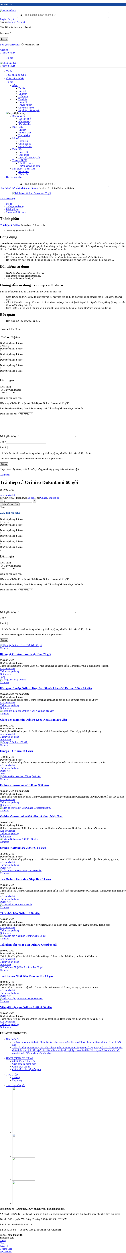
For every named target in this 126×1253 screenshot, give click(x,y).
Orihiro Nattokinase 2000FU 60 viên (23, 847)
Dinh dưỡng (18, 127)
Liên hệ (16, 1077)
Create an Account (16, 22)
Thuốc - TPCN (19, 160)
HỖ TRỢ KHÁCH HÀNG (19, 1058)
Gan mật (22, 102)
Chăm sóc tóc (25, 146)
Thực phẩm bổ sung (20, 188)
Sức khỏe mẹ (24, 121)
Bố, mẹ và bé (18, 116)
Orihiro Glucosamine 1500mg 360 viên (24, 785)
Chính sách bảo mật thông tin (26, 1069)
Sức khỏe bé (24, 124)
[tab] (66, 203)
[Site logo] (8, 10)
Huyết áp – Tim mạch (28, 110)
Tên (3, 441)
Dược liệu (17, 149)
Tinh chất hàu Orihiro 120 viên (20, 913)
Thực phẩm (24, 135)
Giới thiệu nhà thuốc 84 (23, 1061)
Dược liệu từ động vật (29, 157)
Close (3, 1240)
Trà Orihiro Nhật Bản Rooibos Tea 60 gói (26, 976)
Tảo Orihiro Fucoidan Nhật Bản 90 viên (25, 879)
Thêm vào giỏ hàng (9, 504)
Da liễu (22, 88)
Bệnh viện (23, 174)
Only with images (12, 389)
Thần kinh (23, 96)
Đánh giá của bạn (9, 413)
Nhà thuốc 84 (12, 1039)
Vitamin (22, 130)
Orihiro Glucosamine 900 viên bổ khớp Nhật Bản (31, 816)
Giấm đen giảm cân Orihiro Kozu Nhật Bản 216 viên (33, 719)
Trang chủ (5, 188)
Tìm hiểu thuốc (25, 163)
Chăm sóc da (24, 143)
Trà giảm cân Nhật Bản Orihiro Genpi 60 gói (28, 944)
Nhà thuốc (23, 171)
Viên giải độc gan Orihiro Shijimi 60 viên (26, 1007)
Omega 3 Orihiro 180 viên (16, 751)
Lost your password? (10, 44)
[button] (9, 671)
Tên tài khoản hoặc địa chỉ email (16, 27)
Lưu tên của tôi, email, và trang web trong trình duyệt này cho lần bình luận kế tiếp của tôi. (48, 453)
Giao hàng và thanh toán (24, 1064)
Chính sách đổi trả (21, 1066)
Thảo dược (23, 154)
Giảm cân (23, 141)
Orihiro (43, 497)
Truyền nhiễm (25, 105)
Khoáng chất (24, 132)
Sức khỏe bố (24, 118)
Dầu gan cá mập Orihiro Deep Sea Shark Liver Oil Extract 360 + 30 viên (46, 688)
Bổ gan (34, 188)
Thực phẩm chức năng (29, 166)
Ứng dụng (17, 1080)
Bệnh (15, 85)
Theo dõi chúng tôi (15, 1085)
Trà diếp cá (54, 497)
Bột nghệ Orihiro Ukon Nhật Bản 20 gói (25, 654)
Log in (4, 39)
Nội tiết (22, 91)
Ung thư (22, 93)
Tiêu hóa (22, 99)
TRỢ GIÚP (12, 1074)
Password (5, 33)
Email (4, 447)
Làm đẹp (16, 138)
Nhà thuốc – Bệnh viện (23, 168)
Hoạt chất (23, 152)
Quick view (5, 674)
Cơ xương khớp (26, 107)
